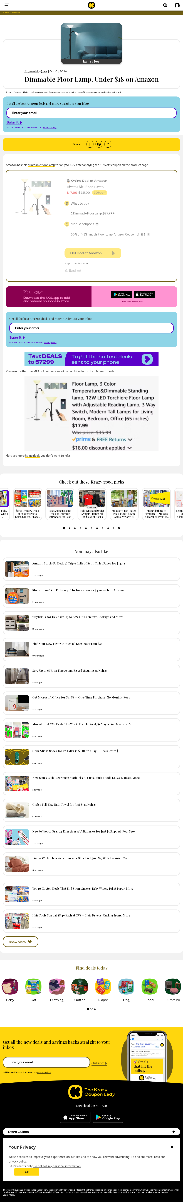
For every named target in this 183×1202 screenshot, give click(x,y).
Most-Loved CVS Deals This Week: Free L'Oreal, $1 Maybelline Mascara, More (84, 724)
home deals (32, 455)
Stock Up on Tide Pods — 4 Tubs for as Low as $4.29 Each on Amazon (78, 590)
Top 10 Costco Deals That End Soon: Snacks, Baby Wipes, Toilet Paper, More (82, 888)
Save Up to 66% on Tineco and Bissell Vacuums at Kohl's (69, 670)
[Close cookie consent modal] (172, 1147)
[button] (173, 1131)
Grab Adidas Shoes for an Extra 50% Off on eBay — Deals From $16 (76, 751)
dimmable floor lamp (41, 165)
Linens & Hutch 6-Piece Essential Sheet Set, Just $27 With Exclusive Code (81, 858)
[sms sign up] (91, 359)
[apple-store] (75, 1117)
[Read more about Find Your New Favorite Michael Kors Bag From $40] (16, 649)
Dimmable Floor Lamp (85, 186)
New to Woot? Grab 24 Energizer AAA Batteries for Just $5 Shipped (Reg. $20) (83, 831)
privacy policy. (18, 1161)
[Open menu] (15, 5)
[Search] (165, 5)
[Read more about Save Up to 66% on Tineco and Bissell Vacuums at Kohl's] (16, 676)
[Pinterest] (98, 144)
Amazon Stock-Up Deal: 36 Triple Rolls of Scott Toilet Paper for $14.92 (78, 563)
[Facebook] (89, 144)
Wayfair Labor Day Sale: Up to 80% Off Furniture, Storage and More (77, 617)
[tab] (69, 528)
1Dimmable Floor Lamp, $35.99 (91, 213)
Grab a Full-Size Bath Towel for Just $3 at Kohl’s (64, 804)
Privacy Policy (49, 127)
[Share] (107, 144)
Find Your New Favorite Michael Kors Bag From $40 (67, 644)
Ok (27, 1171)
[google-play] (108, 1117)
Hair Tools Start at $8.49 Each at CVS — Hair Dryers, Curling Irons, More (81, 915)
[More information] (97, 224)
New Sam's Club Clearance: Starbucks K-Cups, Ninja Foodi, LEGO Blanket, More (86, 778)
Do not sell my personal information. (57, 1166)
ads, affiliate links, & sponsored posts (33, 92)
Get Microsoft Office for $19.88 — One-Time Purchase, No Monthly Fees (81, 697)
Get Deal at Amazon (86, 253)
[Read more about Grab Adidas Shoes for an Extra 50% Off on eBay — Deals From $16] (16, 757)
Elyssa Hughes (35, 71)
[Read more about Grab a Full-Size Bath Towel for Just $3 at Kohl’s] (16, 810)
